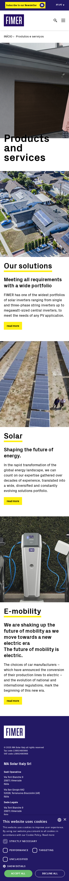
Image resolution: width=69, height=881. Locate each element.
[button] (34, 866)
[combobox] (59, 820)
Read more (48, 835)
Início (8, 36)
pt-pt (59, 4)
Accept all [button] (18, 873)
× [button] (64, 819)
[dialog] (34, 848)
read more (13, 326)
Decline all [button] (50, 873)
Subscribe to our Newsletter (21, 5)
